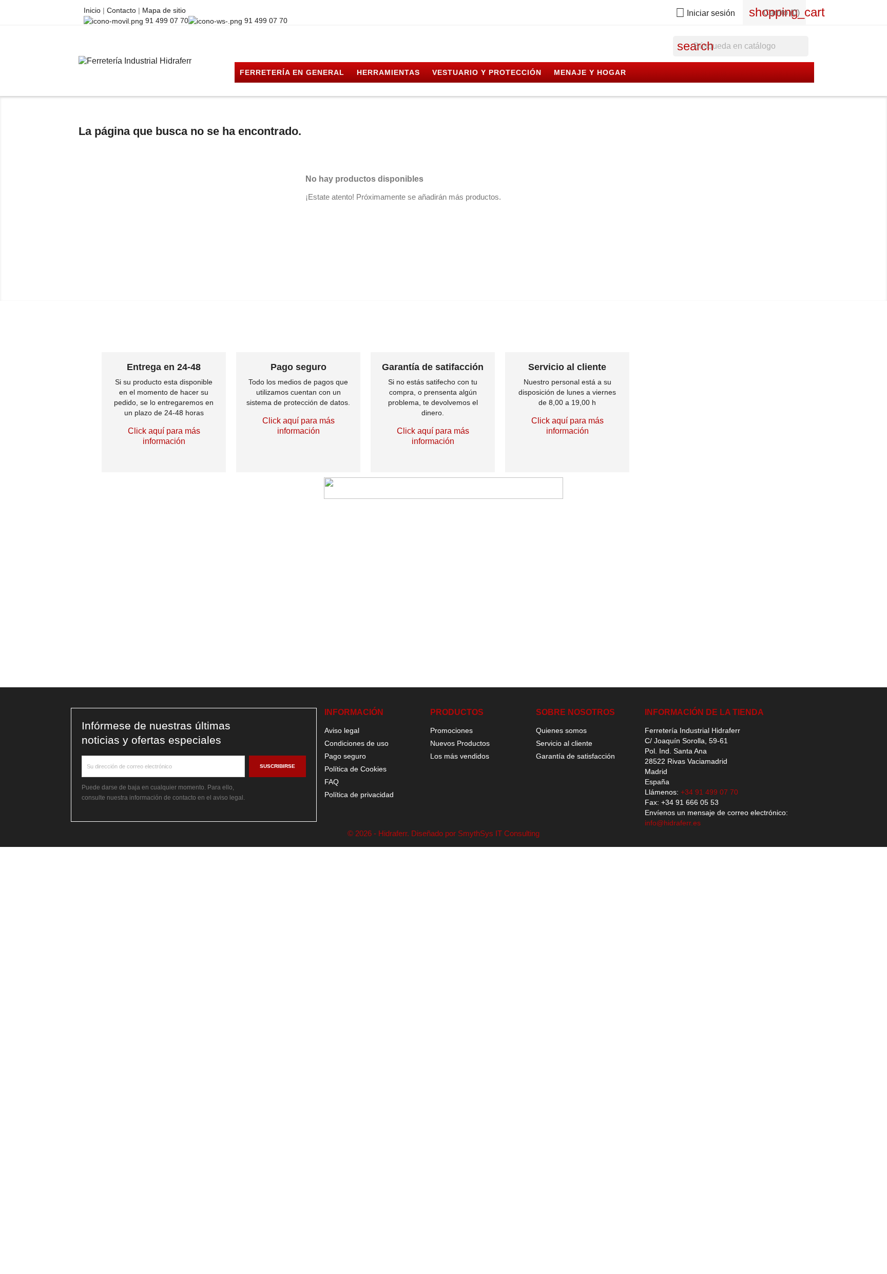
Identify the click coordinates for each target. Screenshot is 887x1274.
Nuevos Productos (460, 743)
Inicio (93, 10)
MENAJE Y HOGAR (590, 72)
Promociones (451, 730)
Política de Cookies (355, 769)
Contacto (122, 10)
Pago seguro (345, 756)
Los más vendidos (459, 756)
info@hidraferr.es (673, 823)
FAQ (331, 782)
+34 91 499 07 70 (709, 792)
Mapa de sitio (164, 10)
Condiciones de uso (356, 743)
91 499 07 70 (165, 20)
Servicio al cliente (564, 743)
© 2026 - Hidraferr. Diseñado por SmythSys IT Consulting (443, 833)
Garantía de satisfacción (575, 756)
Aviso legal (341, 730)
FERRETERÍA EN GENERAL (292, 72)
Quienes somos (561, 730)
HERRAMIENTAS (388, 72)
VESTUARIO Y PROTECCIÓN (487, 72)
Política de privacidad (359, 794)
